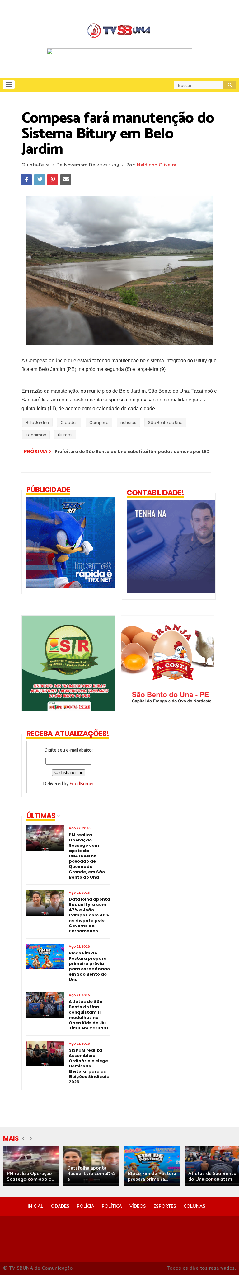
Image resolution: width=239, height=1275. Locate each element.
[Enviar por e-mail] (65, 179)
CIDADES (60, 1206)
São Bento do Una (165, 422)
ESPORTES (164, 1206)
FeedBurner (81, 784)
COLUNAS (194, 1206)
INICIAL (35, 1206)
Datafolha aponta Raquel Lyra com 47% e (91, 1174)
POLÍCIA (85, 1206)
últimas (65, 435)
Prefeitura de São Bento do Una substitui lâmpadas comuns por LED (132, 451)
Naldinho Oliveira (156, 165)
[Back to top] (224, 1260)
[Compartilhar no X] (39, 179)
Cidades (69, 422)
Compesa (99, 422)
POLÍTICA (112, 1206)
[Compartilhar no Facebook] (26, 179)
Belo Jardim (37, 422)
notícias (128, 422)
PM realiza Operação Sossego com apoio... (30, 1177)
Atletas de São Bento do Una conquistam (212, 1177)
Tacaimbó (36, 435)
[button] (9, 84)
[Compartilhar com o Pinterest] (52, 179)
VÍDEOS (137, 1206)
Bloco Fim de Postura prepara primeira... (152, 1177)
